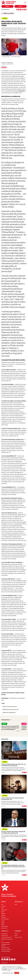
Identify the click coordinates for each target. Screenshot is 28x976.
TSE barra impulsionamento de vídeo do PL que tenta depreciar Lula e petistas (13, 764)
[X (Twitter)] (20, 9)
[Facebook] (17, 9)
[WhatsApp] (24, 9)
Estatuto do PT (4, 935)
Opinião (3, 922)
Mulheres (3, 913)
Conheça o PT (4, 931)
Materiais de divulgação (8, 896)
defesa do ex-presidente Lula (9, 712)
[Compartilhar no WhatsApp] (6, 67)
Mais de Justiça (4, 739)
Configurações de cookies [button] (7, 972)
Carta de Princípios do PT (6, 937)
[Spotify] (26, 9)
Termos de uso (4, 962)
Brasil (4, 723)
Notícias (3, 901)
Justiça (5, 761)
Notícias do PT (4, 928)
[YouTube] (22, 9)
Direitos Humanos (5, 919)
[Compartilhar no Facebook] (2, 67)
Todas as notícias (7, 13)
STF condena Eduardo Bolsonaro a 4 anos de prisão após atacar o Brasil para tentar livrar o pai (13, 867)
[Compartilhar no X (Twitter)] (4, 67)
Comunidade (18, 931)
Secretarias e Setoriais (6, 949)
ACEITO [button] (16, 972)
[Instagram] (19, 9)
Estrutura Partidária (5, 942)
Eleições (3, 915)
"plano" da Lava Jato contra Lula (10, 706)
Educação (3, 917)
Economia (3, 906)
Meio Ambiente (4, 926)
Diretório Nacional (5, 947)
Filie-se (20, 6)
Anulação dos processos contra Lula (10, 709)
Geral (16, 904)
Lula (2, 904)
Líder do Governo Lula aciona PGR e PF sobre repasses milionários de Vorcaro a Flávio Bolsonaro (10, 727)
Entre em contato (18, 937)
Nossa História (4, 933)
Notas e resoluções (7, 894)
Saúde (2, 911)
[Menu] (25, 2)
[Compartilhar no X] (24, 772)
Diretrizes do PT (19, 901)
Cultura (2, 920)
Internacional (4, 909)
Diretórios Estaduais (5, 951)
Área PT (7, 6)
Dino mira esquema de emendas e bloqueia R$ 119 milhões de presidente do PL (13, 832)
